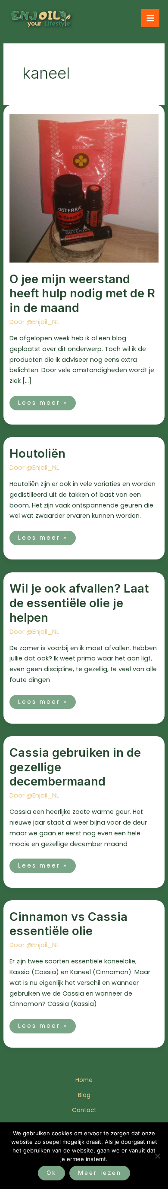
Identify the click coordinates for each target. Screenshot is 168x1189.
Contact (84, 1110)
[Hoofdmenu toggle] (150, 18)
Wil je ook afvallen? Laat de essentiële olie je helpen (79, 602)
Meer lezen (99, 1172)
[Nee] (157, 1156)
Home (84, 1080)
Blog (84, 1095)
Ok (51, 1172)
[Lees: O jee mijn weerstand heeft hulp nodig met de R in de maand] (83, 187)
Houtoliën (37, 453)
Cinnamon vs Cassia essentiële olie (68, 923)
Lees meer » (42, 401)
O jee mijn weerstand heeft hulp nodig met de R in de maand (82, 293)
